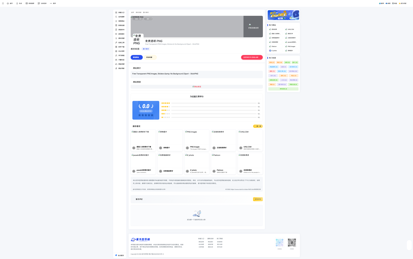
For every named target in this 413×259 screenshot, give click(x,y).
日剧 (283, 67)
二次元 (284, 80)
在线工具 (282, 71)
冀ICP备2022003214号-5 (156, 254)
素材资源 (138, 12)
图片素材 (146, 12)
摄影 (272, 71)
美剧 (271, 62)
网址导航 (293, 80)
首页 (132, 12)
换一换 (259, 126)
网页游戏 (283, 89)
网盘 (293, 75)
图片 (294, 62)
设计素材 (293, 67)
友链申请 (210, 244)
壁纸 (283, 75)
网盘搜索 (273, 67)
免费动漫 (273, 80)
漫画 (272, 84)
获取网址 (136, 57)
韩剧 (279, 62)
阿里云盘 (293, 84)
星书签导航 (145, 254)
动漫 (287, 62)
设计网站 (293, 71)
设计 (273, 75)
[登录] (410, 3)
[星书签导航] (140, 240)
